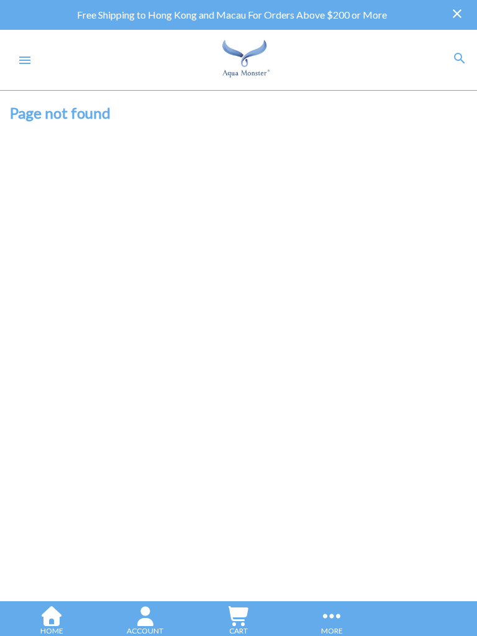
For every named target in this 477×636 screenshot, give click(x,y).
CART (238, 630)
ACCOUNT (145, 630)
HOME (51, 630)
